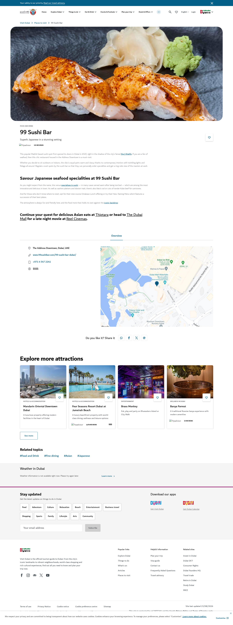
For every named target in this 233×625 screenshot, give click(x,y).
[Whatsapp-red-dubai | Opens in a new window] (121, 338)
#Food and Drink (29, 456)
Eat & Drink (89, 11)
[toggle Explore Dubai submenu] (63, 12)
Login (193, 11)
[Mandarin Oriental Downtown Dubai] (43, 381)
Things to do (73, 11)
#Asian (68, 456)
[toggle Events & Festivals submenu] (116, 12)
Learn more (107, 476)
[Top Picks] (176, 11)
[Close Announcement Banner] (212, 3)
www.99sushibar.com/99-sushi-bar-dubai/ (54, 255)
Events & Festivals (108, 11)
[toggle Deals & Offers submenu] (152, 12)
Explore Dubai (56, 11)
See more (28, 435)
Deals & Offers (144, 11)
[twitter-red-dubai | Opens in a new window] (137, 338)
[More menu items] (159, 12)
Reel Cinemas (76, 219)
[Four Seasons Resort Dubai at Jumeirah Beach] (92, 381)
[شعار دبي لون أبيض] (25, 550)
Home (44, 11)
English (184, 11)
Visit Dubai (25, 23)
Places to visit (40, 23)
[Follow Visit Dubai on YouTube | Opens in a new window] (47, 575)
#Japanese (84, 456)
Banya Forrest (178, 406)
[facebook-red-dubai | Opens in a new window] (129, 338)
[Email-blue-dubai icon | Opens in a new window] (144, 338)
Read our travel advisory (54, 3)
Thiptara (102, 215)
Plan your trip (127, 11)
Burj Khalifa (126, 154)
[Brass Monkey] (141, 381)
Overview (116, 236)
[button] (222, 618)
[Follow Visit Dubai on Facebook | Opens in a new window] (21, 575)
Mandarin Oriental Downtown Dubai (40, 408)
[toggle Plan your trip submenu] (133, 12)
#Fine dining (51, 456)
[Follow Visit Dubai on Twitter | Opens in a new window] (41, 575)
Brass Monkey (129, 406)
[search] (170, 12)
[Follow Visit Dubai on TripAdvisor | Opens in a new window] (34, 575)
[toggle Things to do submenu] (80, 12)
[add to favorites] (209, 137)
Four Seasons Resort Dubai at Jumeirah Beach (89, 408)
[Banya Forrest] (190, 381)
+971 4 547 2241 (42, 262)
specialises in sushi (69, 185)
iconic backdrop (111, 203)
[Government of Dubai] (28, 12)
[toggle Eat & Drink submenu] (95, 12)
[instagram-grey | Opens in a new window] (28, 575)
